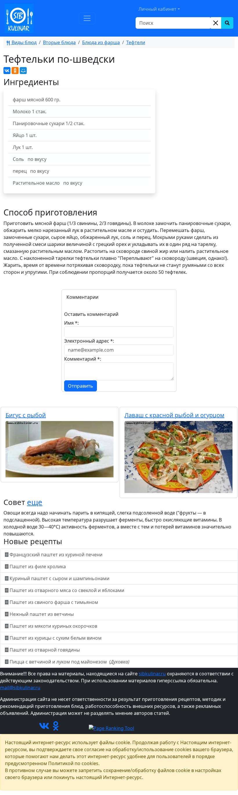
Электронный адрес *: (89, 341)
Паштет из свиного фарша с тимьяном (53, 602)
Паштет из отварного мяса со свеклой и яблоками (66, 590)
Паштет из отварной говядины (44, 650)
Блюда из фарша (101, 42)
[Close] (215, 22)
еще (34, 502)
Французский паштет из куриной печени (56, 554)
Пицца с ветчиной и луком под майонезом (68, 662)
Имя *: (71, 323)
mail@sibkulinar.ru (20, 687)
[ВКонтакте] (6, 70)
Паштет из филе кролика (37, 566)
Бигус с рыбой (26, 415)
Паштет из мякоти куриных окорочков (53, 626)
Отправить (80, 386)
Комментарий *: (82, 359)
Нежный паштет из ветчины (41, 614)
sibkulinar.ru (152, 673)
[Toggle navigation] (87, 18)
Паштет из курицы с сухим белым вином (55, 638)
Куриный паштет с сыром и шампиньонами (59, 578)
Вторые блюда (59, 42)
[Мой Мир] (23, 70)
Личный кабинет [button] (157, 9)
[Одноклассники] (15, 70)
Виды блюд (23, 42)
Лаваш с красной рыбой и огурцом (174, 415)
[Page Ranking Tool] (111, 727)
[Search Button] (227, 23)
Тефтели (135, 42)
